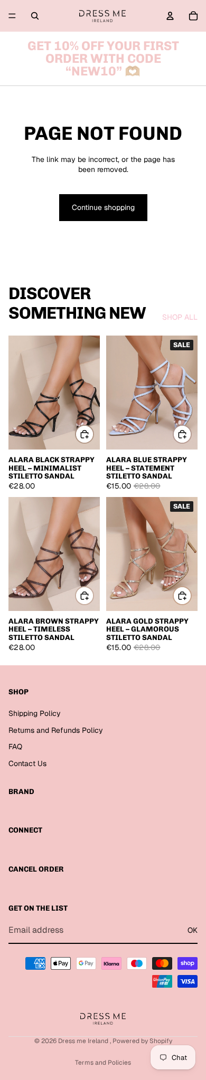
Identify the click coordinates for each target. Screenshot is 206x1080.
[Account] (170, 15)
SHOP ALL (180, 317)
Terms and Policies (103, 1062)
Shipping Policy (34, 713)
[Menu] (12, 16)
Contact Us (27, 763)
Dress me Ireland (84, 1041)
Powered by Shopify (142, 1041)
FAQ (15, 746)
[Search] (34, 15)
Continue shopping (103, 207)
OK (193, 930)
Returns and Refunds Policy (55, 729)
